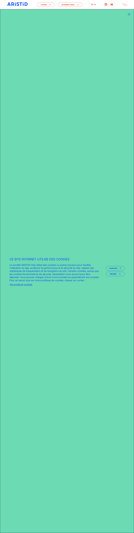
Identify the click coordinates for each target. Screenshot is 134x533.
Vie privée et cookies (21, 284)
